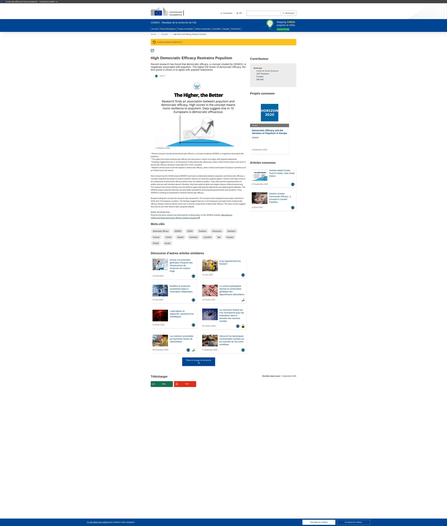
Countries (207, 237)
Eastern (180, 237)
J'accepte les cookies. (319, 522)
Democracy (217, 231)
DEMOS (177, 231)
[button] (239, 13)
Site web (260, 79)
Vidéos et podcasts (203, 29)
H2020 (190, 231)
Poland (156, 243)
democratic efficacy (161, 231)
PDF (187, 384)
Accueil (155, 29)
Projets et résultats (185, 29)
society (167, 243)
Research (231, 231)
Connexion (227, 13)
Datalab (226, 29)
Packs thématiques (168, 29)
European (194, 237)
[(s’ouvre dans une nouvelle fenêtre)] (169, 11)
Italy (219, 237)
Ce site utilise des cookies (98, 522)
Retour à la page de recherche (198, 360)
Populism (202, 231)
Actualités (217, 29)
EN (152, 50)
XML (164, 384)
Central (168, 237)
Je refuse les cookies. (353, 522)
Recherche (235, 29)
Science (156, 237)
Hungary (230, 237)
